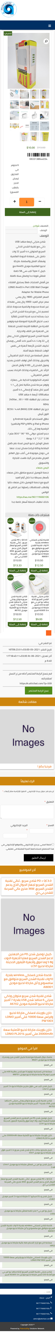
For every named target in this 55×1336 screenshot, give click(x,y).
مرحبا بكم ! (44, 766)
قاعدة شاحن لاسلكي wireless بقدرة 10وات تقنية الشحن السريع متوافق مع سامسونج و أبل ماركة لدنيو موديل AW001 (28, 981)
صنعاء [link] (39, 467)
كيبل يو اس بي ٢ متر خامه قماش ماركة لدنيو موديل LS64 (29, 1212)
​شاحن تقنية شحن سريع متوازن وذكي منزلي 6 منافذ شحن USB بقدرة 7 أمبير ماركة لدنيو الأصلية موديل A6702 (28, 1000)
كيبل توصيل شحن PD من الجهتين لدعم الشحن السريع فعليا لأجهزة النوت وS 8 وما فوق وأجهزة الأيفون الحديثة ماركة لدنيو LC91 (28, 960)
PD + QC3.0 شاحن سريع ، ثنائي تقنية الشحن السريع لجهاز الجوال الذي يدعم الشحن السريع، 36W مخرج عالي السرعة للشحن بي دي (28, 886)
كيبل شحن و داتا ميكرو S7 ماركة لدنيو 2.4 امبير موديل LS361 (28, 1197)
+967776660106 (43, 1303)
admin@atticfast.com (41, 1318)
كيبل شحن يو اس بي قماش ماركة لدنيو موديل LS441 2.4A (29, 1165)
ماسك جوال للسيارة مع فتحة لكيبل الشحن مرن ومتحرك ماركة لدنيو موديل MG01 (28, 1058)
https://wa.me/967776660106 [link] (33, 497)
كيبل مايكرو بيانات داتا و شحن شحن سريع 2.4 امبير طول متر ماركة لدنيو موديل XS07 (28, 1151)
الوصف (43, 230)
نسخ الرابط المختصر (39, 690)
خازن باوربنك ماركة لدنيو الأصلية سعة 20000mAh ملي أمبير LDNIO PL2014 (28, 1031)
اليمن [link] (46, 467)
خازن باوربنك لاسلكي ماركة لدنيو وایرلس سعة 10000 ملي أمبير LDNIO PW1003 (29, 1016)
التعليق (49, 801)
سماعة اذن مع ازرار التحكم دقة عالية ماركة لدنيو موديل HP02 (28, 1244)
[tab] (43, 230)
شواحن (36, 226)
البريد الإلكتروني (19, 827)
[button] (46, 41)
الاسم (50, 825)
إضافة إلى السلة (27, 212)
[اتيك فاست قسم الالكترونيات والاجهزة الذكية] (8, 9)
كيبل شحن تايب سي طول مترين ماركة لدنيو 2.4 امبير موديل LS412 (29, 1087)
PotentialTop (24, 1328)
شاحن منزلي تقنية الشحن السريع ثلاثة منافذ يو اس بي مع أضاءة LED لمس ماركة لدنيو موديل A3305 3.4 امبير (28, 1273)
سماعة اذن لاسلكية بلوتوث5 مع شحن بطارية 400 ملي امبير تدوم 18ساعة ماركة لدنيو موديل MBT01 (28, 1073)
